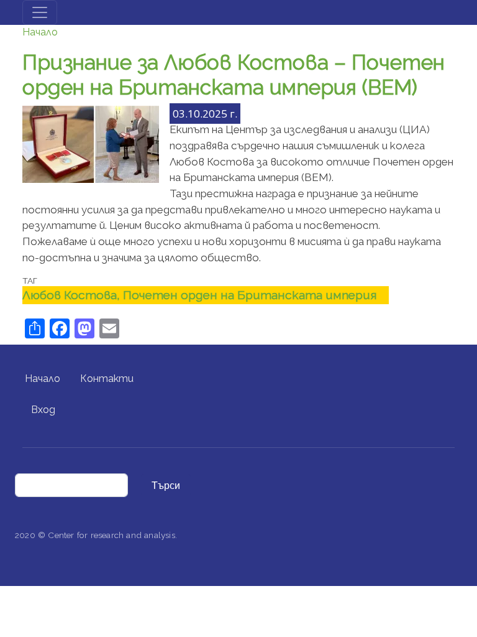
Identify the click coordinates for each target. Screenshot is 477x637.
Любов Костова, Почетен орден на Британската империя (199, 295)
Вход (43, 410)
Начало (40, 32)
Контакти (107, 378)
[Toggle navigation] (39, 12)
